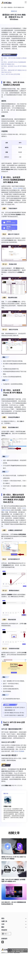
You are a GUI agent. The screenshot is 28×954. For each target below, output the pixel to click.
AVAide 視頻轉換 (18, 188)
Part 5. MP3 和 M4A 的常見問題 (10, 74)
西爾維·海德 (7, 785)
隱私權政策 (18, 951)
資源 (5, 7)
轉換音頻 (10, 7)
